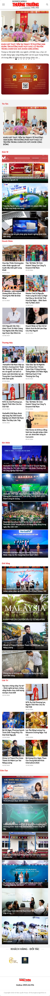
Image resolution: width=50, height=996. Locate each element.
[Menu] (3, 4)
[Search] (47, 4)
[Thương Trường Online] (25, 4)
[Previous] (4, 128)
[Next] (46, 128)
